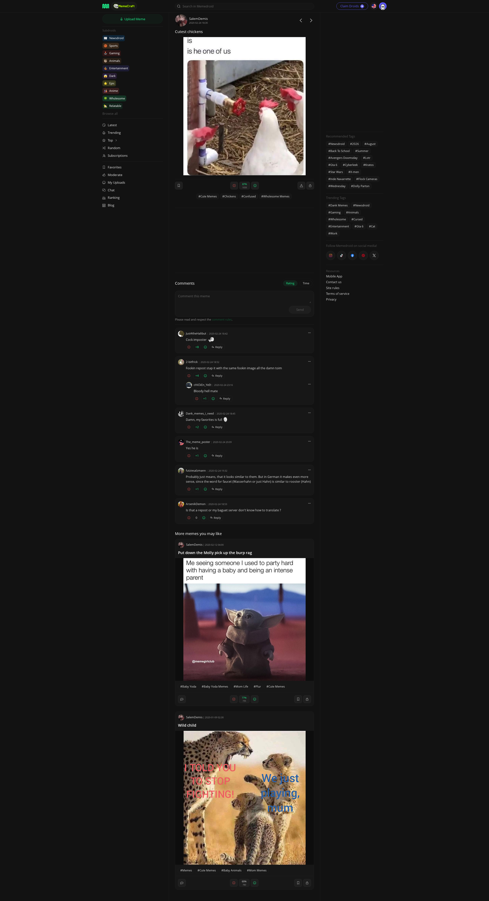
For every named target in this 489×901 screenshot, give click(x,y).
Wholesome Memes (276, 196)
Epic (109, 83)
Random (114, 148)
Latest (112, 125)
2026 (355, 144)
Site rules (332, 288)
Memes (187, 870)
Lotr (367, 158)
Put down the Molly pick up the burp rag (215, 552)
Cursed (358, 219)
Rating (290, 283)
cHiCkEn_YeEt (202, 385)
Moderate (115, 175)
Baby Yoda (189, 686)
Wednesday (338, 186)
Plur (258, 686)
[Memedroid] (105, 6)
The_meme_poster (198, 442)
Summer (362, 151)
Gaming (112, 53)
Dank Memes (339, 205)
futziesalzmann (195, 470)
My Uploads (116, 182)
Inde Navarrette (340, 179)
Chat (111, 190)
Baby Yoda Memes (216, 686)
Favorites (114, 167)
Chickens (230, 196)
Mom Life (242, 686)
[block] (310, 185)
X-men (354, 172)
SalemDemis (198, 18)
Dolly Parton (361, 186)
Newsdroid (114, 38)
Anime (111, 91)
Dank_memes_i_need (200, 413)
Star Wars (336, 172)
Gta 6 (333, 165)
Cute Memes (208, 196)
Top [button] (111, 140)
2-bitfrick (191, 362)
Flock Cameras (367, 179)
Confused (249, 196)
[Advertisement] (354, 71)
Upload (134, 19)
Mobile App (334, 276)
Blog (111, 205)
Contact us (334, 282)
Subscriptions (118, 155)
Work (333, 233)
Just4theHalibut (196, 333)
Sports (111, 46)
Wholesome (114, 98)
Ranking (114, 197)
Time (306, 283)
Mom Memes (257, 870)
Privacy (331, 299)
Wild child (187, 725)
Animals (112, 61)
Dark (110, 76)
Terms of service (337, 294)
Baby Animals (232, 870)
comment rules (222, 319)
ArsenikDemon (195, 504)
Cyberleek (351, 165)
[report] (301, 185)
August (371, 144)
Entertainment (116, 68)
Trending (114, 132)
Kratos (369, 165)
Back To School (340, 151)
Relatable (112, 106)
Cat (373, 226)
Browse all (110, 113)
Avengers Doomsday (344, 158)
